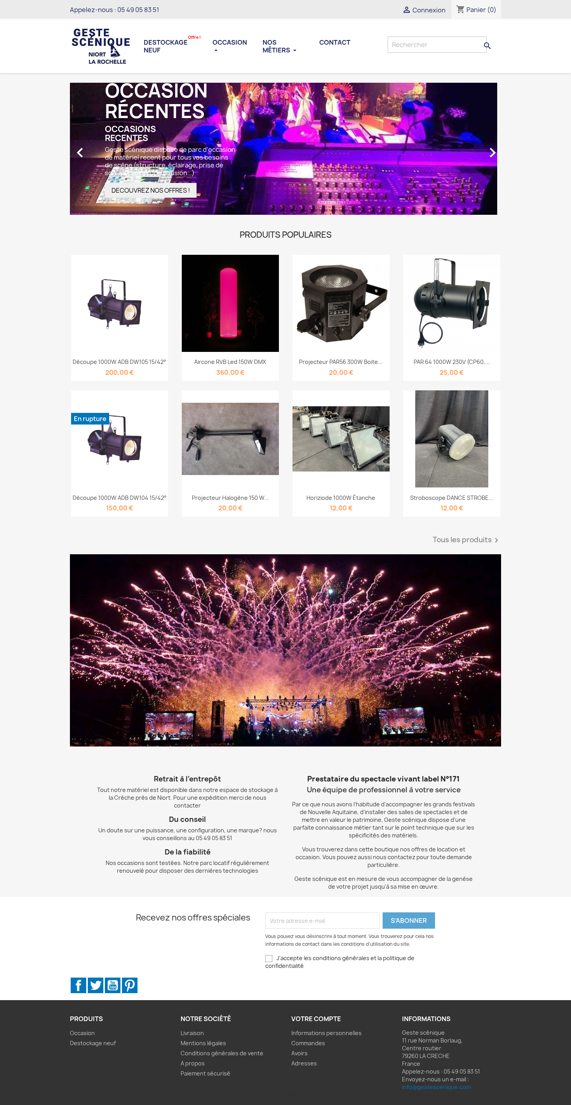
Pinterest (130, 985)
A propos (193, 1063)
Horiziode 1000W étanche (340, 497)
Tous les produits (467, 540)
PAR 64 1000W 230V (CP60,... (452, 361)
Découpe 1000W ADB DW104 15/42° (120, 497)
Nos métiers (277, 46)
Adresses (304, 1063)
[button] (102, 149)
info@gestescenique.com (436, 1087)
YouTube (112, 985)
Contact (334, 42)
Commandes (308, 1043)
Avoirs (299, 1053)
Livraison (192, 1033)
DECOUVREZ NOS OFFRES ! (150, 190)
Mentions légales (203, 1043)
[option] (285, 149)
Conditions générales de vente (222, 1053)
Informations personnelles (326, 1033)
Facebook (78, 985)
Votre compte (316, 1019)
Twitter (95, 985)
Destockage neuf (172, 45)
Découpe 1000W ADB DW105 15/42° (119, 361)
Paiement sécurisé (205, 1073)
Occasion (229, 42)
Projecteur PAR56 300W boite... (341, 361)
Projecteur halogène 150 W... (230, 497)
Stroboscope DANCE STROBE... (451, 497)
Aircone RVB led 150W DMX (230, 361)
